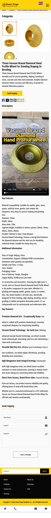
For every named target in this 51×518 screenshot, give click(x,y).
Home (6, 479)
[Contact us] (46, 509)
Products (7, 484)
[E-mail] (36, 509)
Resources (30, 484)
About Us (30, 479)
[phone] (15, 509)
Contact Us (7, 489)
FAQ (28, 489)
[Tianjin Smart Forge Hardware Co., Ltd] (10, 5)
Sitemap (6, 493)
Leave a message (25, 454)
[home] (5, 509)
